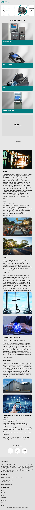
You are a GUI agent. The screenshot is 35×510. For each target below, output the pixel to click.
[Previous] (4, 10)
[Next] (31, 10)
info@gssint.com (8, 484)
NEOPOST (3, 500)
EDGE (2, 490)
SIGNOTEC (3, 498)
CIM (2, 503)
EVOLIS (3, 493)
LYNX (2, 495)
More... (17, 124)
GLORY (3, 505)
